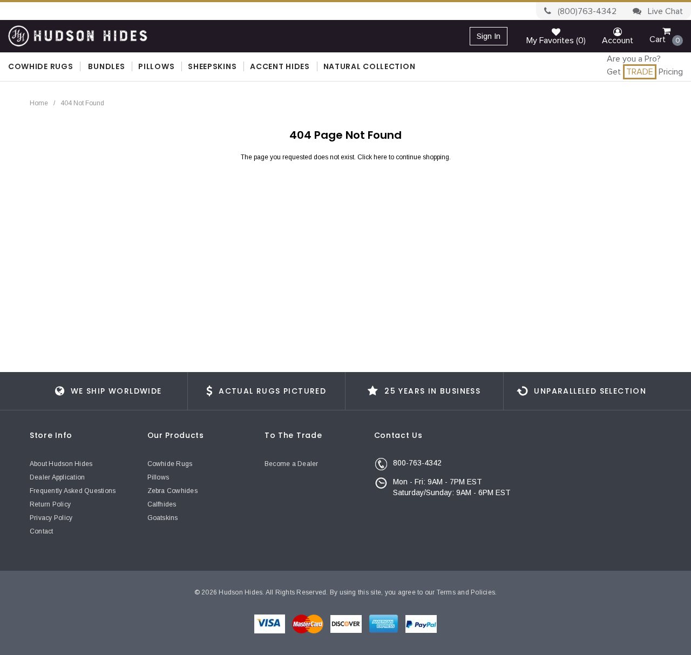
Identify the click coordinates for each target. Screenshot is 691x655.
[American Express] (384, 623)
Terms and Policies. (467, 592)
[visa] (270, 623)
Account (617, 40)
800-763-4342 (417, 462)
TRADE (639, 71)
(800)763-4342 (586, 11)
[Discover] (346, 623)
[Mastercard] (308, 623)
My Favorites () (556, 40)
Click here (373, 157)
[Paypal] (421, 623)
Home (39, 103)
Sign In (488, 36)
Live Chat (664, 11)
